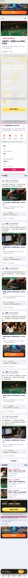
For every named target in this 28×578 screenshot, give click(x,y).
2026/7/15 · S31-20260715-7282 (11, 182)
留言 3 (6, 218)
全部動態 (25, 175)
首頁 (3, 576)
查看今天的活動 (14, 509)
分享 (9, 218)
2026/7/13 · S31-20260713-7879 (11, 314)
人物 (24, 576)
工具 (14, 576)
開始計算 (14, 169)
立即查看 (21, 571)
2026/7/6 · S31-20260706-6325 (11, 418)
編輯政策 (9, 518)
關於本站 (2, 518)
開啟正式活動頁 (14, 109)
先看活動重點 (14, 113)
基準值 (4, 145)
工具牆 (16, 518)
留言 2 (6, 262)
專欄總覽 (25, 465)
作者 (6, 518)
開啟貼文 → (12, 218)
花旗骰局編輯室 (5, 51)
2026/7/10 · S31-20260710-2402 (11, 373)
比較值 (4, 153)
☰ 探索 (3, 18)
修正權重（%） (6, 161)
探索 (8, 576)
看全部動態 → (14, 461)
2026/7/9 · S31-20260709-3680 (11, 225)
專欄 (13, 518)
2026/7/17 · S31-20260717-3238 (11, 269)
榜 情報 (25, 18)
